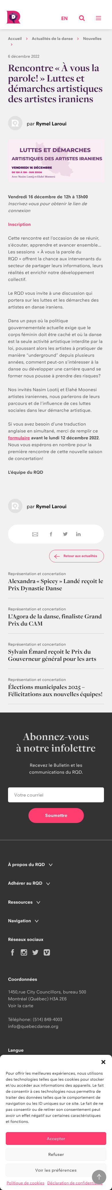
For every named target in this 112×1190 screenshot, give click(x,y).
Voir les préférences (56, 1170)
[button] (103, 1062)
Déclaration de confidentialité (75, 1183)
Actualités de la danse (52, 38)
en (64, 19)
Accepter (56, 1138)
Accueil (15, 38)
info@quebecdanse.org (33, 1026)
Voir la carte (20, 1005)
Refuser (56, 1154)
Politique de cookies (26, 1183)
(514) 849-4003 (47, 1019)
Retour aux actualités (80, 556)
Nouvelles (92, 38)
